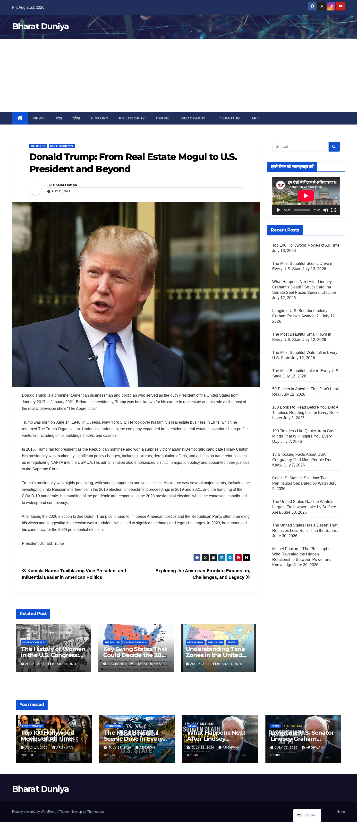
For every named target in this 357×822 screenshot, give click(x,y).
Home (341, 811)
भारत (59, 118)
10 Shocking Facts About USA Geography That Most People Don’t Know (303, 459)
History (100, 118)
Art (255, 118)
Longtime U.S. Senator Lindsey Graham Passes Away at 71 (302, 738)
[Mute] (325, 210)
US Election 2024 (61, 146)
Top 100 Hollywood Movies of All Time (306, 245)
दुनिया (76, 118)
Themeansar (95, 811)
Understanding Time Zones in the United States (215, 655)
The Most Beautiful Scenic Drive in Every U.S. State (133, 738)
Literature (228, 118)
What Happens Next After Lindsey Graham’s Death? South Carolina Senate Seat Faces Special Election (304, 287)
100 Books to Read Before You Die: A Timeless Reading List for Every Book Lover (305, 412)
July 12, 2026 (203, 747)
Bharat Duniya (40, 26)
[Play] (278, 210)
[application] (306, 196)
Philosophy (132, 118)
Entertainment (32, 726)
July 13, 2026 (37, 747)
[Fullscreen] (333, 210)
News (39, 118)
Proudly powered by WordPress (34, 811)
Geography (193, 118)
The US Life (38, 146)
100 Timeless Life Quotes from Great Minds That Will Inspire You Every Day (304, 436)
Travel (162, 118)
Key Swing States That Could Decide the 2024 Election (135, 655)
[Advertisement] (178, 75)
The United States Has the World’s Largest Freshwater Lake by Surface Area (304, 507)
